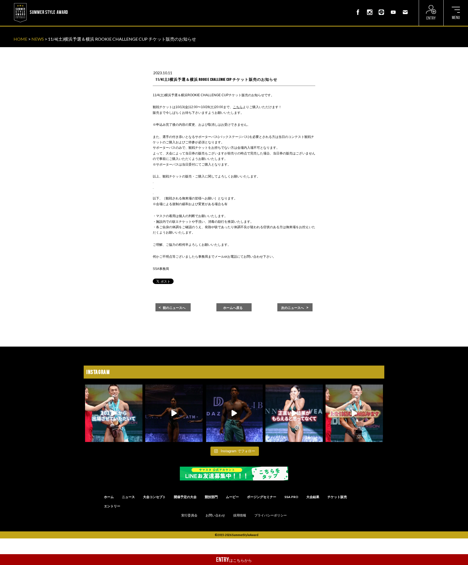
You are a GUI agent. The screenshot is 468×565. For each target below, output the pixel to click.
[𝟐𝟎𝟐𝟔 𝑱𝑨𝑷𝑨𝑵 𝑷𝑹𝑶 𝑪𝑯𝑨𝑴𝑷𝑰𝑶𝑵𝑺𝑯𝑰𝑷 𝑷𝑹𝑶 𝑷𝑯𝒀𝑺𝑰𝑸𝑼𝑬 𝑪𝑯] (234, 413)
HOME (20, 38)
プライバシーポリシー (270, 515)
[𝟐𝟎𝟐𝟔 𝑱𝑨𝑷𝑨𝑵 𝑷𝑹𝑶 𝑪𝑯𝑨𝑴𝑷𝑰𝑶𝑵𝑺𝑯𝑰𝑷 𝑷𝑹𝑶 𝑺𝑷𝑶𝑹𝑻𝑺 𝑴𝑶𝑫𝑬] (113, 413)
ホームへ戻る (233, 308)
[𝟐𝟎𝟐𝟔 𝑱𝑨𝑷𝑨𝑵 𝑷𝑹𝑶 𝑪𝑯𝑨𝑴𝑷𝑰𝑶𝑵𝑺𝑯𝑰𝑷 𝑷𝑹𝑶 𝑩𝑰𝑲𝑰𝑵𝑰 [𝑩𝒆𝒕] (294, 413)
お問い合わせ (215, 515)
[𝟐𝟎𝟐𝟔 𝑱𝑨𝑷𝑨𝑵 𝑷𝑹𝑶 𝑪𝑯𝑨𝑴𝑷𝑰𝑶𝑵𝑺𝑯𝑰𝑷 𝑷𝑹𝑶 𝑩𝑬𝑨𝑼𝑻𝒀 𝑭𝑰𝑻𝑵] (174, 413)
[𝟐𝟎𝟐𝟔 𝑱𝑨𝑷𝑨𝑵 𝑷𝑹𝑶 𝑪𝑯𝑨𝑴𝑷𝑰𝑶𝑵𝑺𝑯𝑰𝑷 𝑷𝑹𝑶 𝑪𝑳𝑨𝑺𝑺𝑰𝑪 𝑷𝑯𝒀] (354, 413)
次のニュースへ (292, 308)
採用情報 (239, 515)
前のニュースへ (174, 308)
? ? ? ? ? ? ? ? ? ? (83, 4)
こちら (238, 107)
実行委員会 (189, 515)
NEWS (37, 38)
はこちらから (234, 559)
